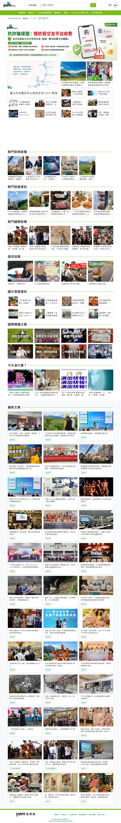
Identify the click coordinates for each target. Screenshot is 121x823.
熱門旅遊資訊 (17, 187)
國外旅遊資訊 (17, 292)
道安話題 (14, 256)
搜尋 (66, 12)
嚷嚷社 (57, 12)
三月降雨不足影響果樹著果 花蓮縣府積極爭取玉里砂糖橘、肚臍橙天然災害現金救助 (60, 435)
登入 (110, 5)
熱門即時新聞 (17, 152)
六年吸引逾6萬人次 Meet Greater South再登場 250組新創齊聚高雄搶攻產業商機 (24, 567)
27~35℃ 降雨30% (39, 18)
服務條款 (73, 815)
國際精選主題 (17, 324)
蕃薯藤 (9, 5)
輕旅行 (31, 12)
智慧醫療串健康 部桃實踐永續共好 (94, 433)
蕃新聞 (22, 12)
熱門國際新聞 (17, 222)
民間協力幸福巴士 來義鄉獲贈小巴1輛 (60, 729)
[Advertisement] (60, 134)
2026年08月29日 (14, 18)
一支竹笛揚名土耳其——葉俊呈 (21, 729)
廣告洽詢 (101, 815)
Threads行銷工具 (80, 12)
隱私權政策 (83, 815)
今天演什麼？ (17, 365)
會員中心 (64, 815)
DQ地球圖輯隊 (44, 12)
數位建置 (92, 815)
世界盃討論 (97, 12)
